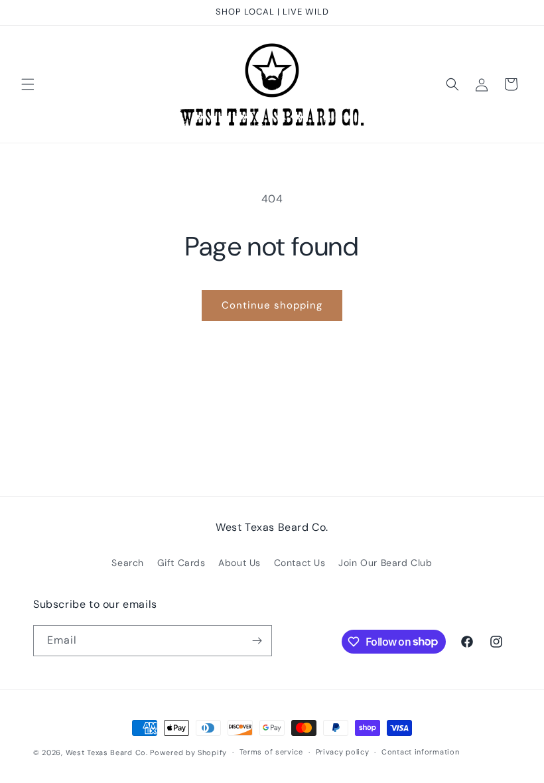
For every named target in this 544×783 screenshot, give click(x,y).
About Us (239, 563)
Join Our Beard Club (385, 563)
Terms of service (271, 751)
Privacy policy (343, 751)
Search (127, 563)
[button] (27, 84)
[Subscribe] (256, 640)
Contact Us (300, 563)
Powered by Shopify (188, 752)
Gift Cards (181, 563)
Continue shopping (272, 305)
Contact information (420, 751)
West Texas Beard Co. (107, 752)
